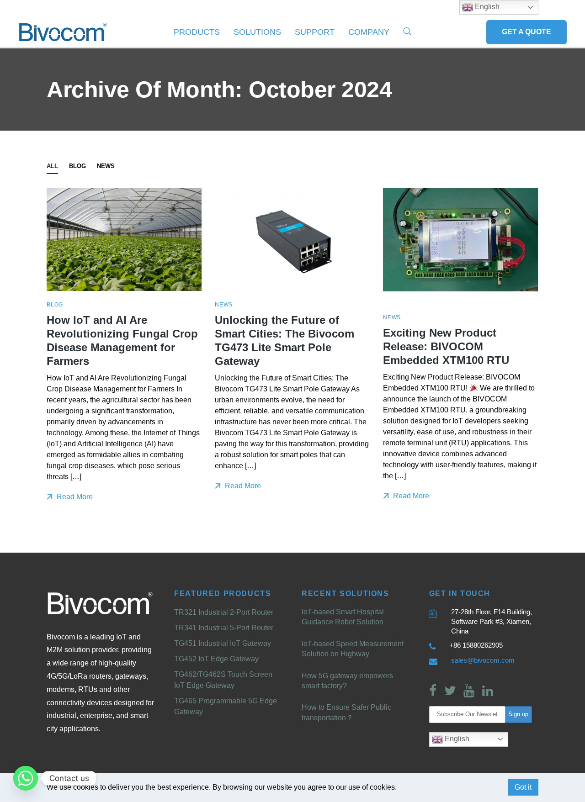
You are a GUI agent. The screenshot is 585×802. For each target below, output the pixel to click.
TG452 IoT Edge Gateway (216, 659)
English (456, 739)
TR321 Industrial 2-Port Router (223, 612)
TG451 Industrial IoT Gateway (222, 643)
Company (368, 32)
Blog (77, 166)
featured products (222, 593)
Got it (523, 787)
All (52, 166)
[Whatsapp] (25, 778)
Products (197, 32)
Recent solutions (345, 593)
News (106, 166)
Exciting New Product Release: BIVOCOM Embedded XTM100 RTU (446, 346)
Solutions (257, 32)
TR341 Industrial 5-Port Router (223, 628)
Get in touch (459, 593)
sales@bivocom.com (483, 660)
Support (315, 32)
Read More (74, 497)
